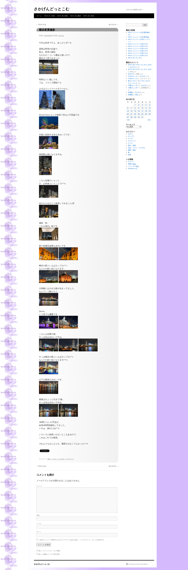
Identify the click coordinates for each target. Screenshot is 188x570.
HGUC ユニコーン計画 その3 (138, 51)
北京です (131, 74)
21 (131, 114)
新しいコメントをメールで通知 (49, 550)
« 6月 (128, 120)
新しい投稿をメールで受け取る (49, 554)
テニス (130, 143)
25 (146, 114)
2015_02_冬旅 (88, 15)
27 (128, 117)
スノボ (130, 138)
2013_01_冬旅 (49, 15)
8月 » (150, 120)
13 (128, 111)
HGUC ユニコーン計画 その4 (138, 48)
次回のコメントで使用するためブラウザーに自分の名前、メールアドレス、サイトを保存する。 (72, 540)
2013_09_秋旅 (62, 15)
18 (146, 111)
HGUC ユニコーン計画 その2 (138, 53)
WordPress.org (132, 168)
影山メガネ (132, 81)
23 (139, 114)
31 (142, 117)
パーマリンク (69, 459)
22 (135, 114)
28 (131, 117)
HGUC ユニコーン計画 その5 (138, 46)
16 (139, 111)
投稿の (132, 164)
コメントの (133, 166)
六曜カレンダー (133, 85)
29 (135, 117)
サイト (38, 531)
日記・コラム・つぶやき (55, 459)
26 (150, 114)
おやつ (130, 134)
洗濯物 (130, 92)
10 (142, 108)
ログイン (131, 161)
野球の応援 (41, 24)
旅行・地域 (132, 145)
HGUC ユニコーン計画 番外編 (138, 37)
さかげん (61, 35)
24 (142, 114)
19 (150, 111)
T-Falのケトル (132, 76)
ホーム (39, 15)
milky (136, 95)
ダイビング (132, 141)
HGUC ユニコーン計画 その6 (138, 44)
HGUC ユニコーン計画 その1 (138, 55)
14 (131, 111)
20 (128, 114)
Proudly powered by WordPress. (138, 564)
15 (135, 111)
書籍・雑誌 (132, 150)
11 (146, 108)
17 (142, 111)
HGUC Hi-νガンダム (135, 58)
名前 (38, 515)
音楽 (129, 155)
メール (38, 523)
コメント (39, 486)
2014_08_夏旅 (75, 15)
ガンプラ (131, 136)
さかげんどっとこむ (52, 8)
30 (139, 117)
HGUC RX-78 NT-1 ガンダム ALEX (140, 65)
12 (150, 108)
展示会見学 (113, 24)
